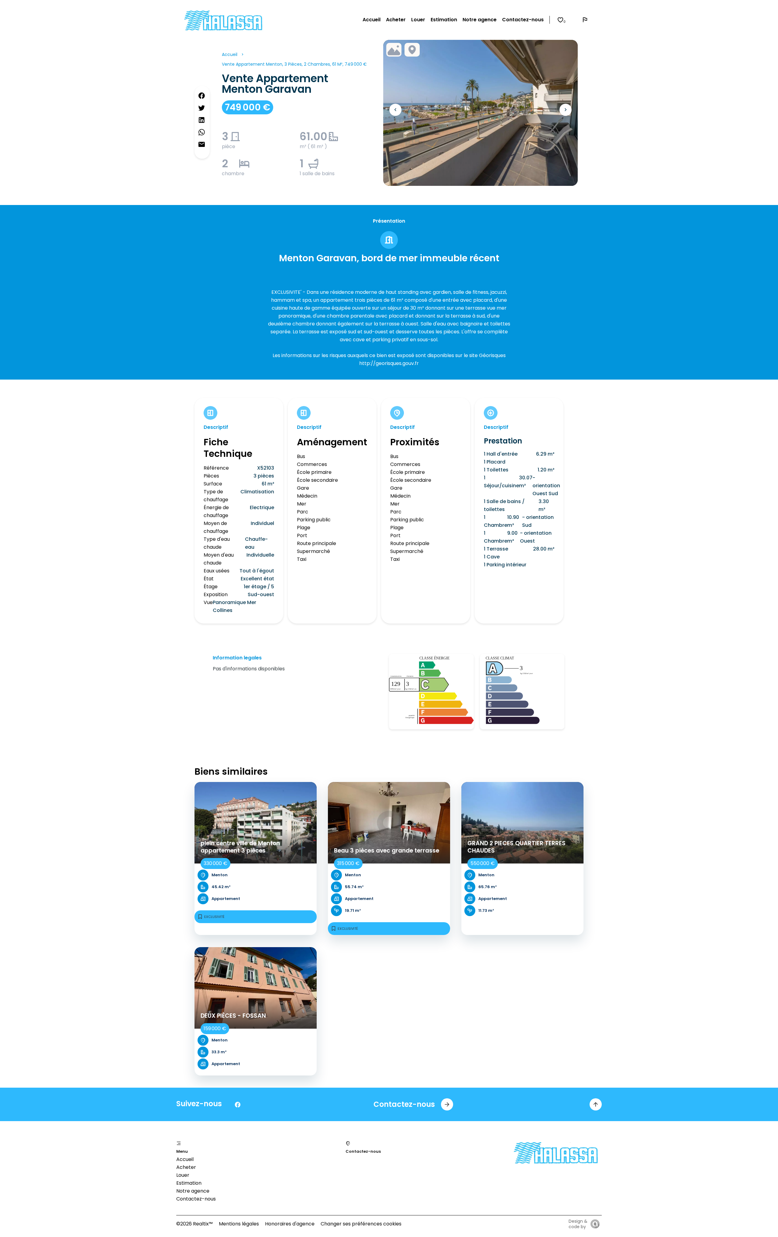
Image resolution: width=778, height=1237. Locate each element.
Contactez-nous (196, 1198)
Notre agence (192, 1190)
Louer (182, 1175)
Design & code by (578, 1223)
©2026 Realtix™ (194, 1223)
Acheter (186, 1167)
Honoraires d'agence (290, 1223)
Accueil (229, 54)
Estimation (188, 1183)
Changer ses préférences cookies (361, 1223)
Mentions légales (239, 1223)
